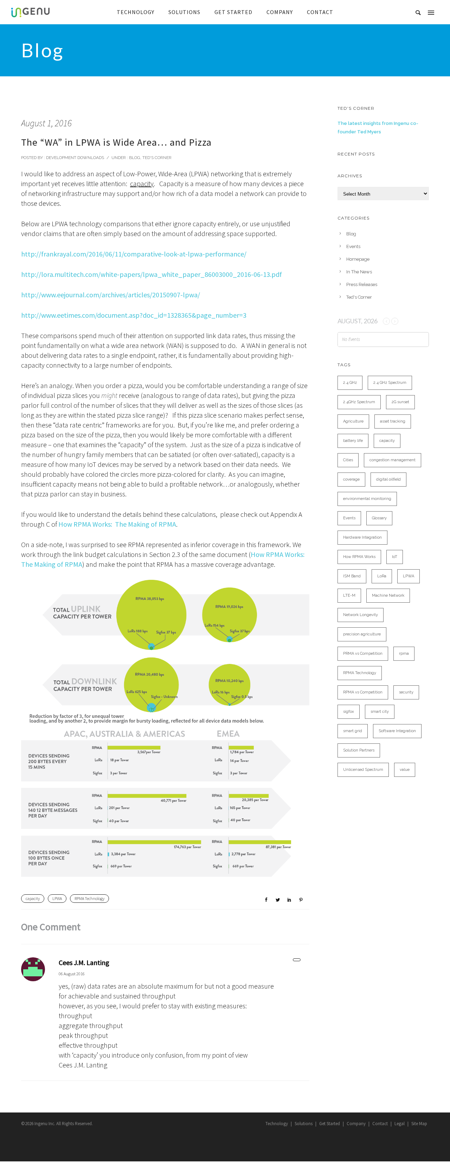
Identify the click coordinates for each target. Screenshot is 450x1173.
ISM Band (352, 576)
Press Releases (361, 284)
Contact (380, 1124)
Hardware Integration (362, 537)
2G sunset (400, 402)
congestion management (392, 460)
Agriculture (353, 421)
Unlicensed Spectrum (363, 769)
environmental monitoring (367, 498)
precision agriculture (362, 634)
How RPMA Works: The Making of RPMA (117, 524)
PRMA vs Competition (362, 653)
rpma (404, 653)
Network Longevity (360, 615)
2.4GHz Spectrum (359, 402)
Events (353, 246)
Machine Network (388, 595)
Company (356, 1124)
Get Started (329, 1124)
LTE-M (349, 595)
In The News (359, 271)
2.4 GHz (350, 382)
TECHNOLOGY (135, 11)
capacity (33, 898)
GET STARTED (233, 11)
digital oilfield (388, 479)
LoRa (381, 576)
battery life (353, 440)
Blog (134, 157)
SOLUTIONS (184, 11)
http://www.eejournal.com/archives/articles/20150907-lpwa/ (110, 294)
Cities (348, 460)
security (406, 692)
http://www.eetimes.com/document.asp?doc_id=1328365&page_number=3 (133, 315)
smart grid (352, 731)
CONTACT (320, 11)
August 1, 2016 (46, 123)
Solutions (304, 1124)
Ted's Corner (157, 157)
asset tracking (392, 421)
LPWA (57, 898)
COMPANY (279, 11)
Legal (399, 1124)
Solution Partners (358, 750)
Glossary (379, 518)
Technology (276, 1124)
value (405, 769)
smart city (380, 711)
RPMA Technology (89, 898)
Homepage (357, 259)
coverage (351, 479)
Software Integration (397, 731)
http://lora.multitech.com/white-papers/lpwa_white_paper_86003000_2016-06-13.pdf (151, 274)
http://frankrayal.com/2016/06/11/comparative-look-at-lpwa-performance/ (133, 253)
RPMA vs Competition (362, 692)
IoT (394, 556)
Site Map (419, 1124)
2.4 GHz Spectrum (389, 382)
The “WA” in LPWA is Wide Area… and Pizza (116, 142)
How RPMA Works (359, 556)
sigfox (348, 711)
